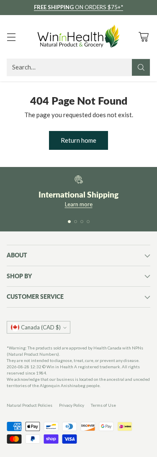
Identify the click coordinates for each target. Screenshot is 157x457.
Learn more (79, 204)
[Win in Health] (79, 37)
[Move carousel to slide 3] (81, 221)
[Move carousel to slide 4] (88, 221)
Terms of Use (103, 405)
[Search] (141, 67)
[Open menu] (11, 36)
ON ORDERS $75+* (78, 7)
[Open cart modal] (143, 36)
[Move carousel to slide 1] (69, 221)
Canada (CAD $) (41, 327)
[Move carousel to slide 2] (75, 221)
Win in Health (59, 366)
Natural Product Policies (29, 405)
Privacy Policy (71, 405)
